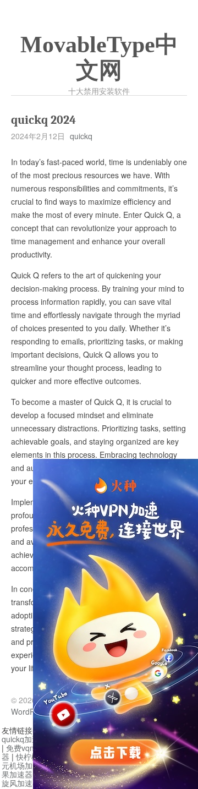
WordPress (30, 711)
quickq (81, 135)
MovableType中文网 (99, 57)
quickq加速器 (24, 738)
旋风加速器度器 (29, 782)
